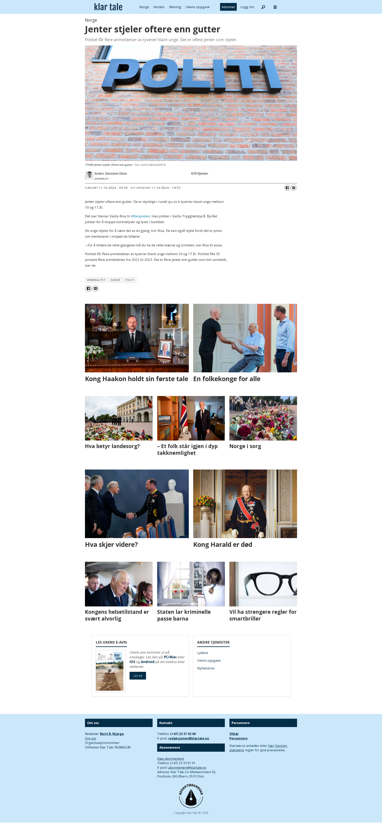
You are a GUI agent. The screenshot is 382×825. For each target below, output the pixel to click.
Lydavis (202, 653)
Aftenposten (140, 216)
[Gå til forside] (108, 7)
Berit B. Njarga (112, 734)
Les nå (138, 676)
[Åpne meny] (275, 7)
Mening (175, 7)
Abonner (228, 7)
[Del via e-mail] (294, 188)
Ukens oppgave (197, 7)
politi (129, 280)
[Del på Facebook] (287, 188)
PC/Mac (170, 657)
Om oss (90, 738)
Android (147, 661)
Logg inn (247, 7)
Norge (144, 7)
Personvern (238, 738)
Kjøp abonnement (170, 758)
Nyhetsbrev (206, 668)
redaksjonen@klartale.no (188, 738)
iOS (132, 661)
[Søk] (263, 7)
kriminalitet (96, 280)
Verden (159, 7)
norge (115, 280)
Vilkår (234, 734)
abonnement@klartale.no (187, 767)
